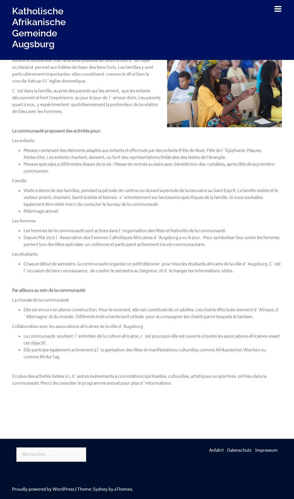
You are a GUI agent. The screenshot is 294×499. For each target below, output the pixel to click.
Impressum (266, 450)
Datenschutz (239, 450)
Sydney (100, 489)
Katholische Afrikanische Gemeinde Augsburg (39, 27)
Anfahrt (216, 450)
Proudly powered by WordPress (43, 489)
